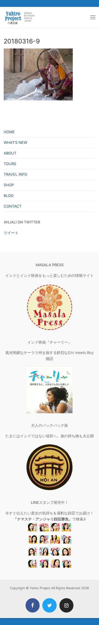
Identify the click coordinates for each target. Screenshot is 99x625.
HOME (9, 132)
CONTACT (12, 206)
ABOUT (10, 153)
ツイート (11, 232)
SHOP (9, 185)
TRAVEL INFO (15, 174)
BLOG (9, 195)
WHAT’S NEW (15, 142)
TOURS (10, 163)
